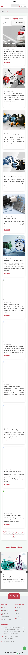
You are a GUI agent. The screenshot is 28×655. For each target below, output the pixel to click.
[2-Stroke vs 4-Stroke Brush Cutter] (14, 78)
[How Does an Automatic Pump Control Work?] (14, 245)
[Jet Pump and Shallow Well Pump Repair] (14, 120)
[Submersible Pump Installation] (3, 457)
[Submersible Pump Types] (3, 415)
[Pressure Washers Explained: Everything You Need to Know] (14, 36)
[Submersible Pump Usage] (3, 371)
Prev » (13, 535)
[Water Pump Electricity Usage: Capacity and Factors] (14, 562)
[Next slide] (1, 572)
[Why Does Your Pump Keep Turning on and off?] (3, 500)
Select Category (18, 22)
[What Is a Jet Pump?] (14, 204)
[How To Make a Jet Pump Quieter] (3, 289)
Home (2, 11)
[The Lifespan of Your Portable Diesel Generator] (3, 331)
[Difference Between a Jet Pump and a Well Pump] (14, 162)
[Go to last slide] (27, 572)
